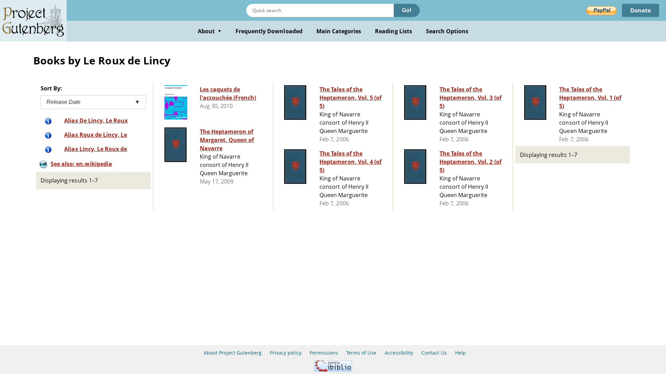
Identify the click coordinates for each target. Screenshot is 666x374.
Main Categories (338, 31)
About (210, 31)
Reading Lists (393, 31)
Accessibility (399, 352)
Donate (640, 10)
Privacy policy (285, 352)
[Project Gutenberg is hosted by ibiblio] (333, 369)
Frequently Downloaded (269, 31)
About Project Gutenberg (233, 352)
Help (460, 352)
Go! (406, 10)
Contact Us (433, 352)
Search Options (447, 31)
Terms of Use (361, 352)
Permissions (324, 352)
